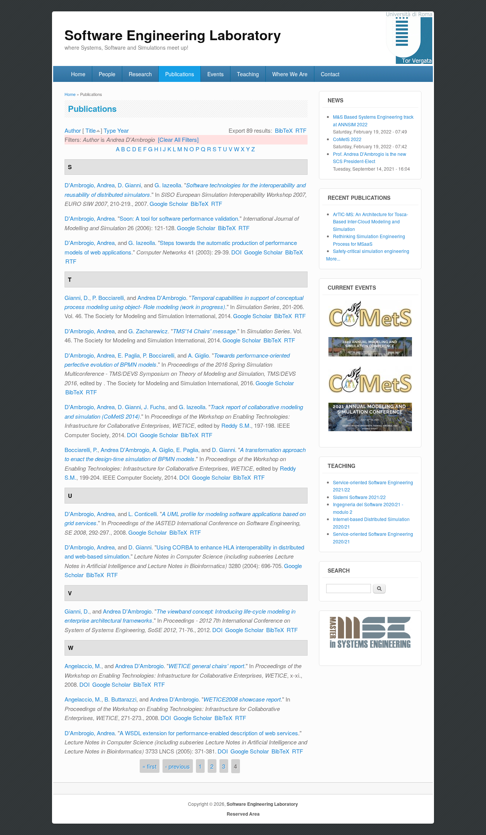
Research (140, 74)
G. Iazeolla (168, 185)
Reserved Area (243, 813)
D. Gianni (129, 185)
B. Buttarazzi (120, 699)
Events (215, 74)
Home (78, 74)
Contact (330, 74)
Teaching (248, 74)
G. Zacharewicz (148, 331)
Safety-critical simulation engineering (371, 251)
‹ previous (177, 766)
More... (333, 258)
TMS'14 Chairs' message (204, 331)
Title (90, 130)
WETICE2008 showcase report (242, 699)
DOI (236, 252)
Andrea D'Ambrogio (161, 297)
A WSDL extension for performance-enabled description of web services (209, 733)
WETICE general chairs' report (206, 666)
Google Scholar (169, 203)
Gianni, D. (77, 297)
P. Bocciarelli (108, 297)
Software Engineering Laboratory (262, 803)
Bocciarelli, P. (81, 450)
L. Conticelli (142, 514)
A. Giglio (198, 355)
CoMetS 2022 (347, 139)
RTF (300, 130)
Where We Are (290, 74)
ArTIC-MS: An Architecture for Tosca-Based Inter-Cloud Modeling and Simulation (370, 221)
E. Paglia (129, 355)
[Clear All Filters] (178, 139)
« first (149, 766)
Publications (179, 74)
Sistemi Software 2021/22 (359, 497)
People (107, 74)
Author (73, 130)
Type (110, 130)
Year (123, 130)
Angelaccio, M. (83, 666)
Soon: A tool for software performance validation (179, 218)
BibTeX (284, 130)
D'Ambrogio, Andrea (90, 185)
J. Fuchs (154, 407)
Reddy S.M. (236, 425)
